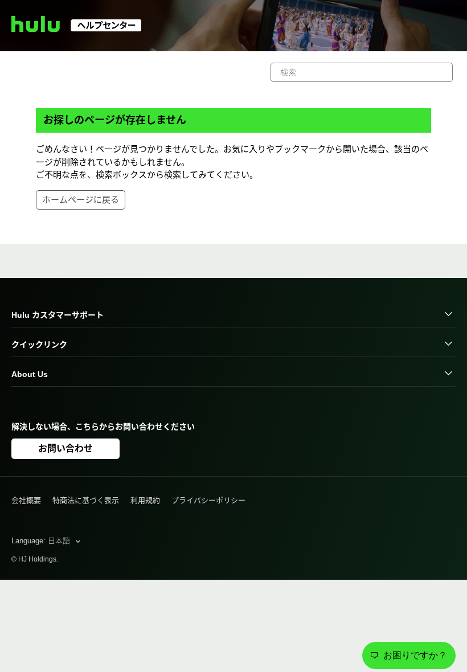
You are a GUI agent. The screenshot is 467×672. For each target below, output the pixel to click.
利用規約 (145, 500)
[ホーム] (81, 29)
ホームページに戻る (80, 199)
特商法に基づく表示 (85, 500)
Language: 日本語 (41, 540)
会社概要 (26, 500)
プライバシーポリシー (208, 500)
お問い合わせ (65, 448)
